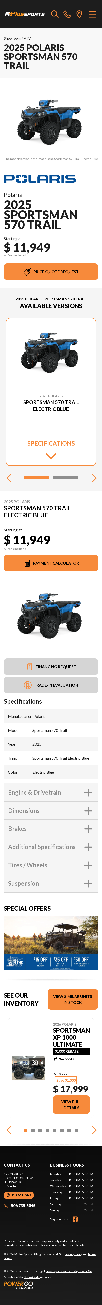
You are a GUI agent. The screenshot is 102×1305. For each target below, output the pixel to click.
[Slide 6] (62, 1130)
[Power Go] (48, 1285)
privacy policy (73, 1254)
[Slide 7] (69, 1130)
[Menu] (92, 14)
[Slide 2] (65, 477)
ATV (27, 38)
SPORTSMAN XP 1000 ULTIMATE (71, 1037)
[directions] (79, 13)
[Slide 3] (40, 1130)
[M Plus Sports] (25, 14)
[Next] (93, 478)
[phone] (67, 13)
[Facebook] (75, 1219)
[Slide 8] (76, 1130)
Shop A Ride (32, 1277)
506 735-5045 (23, 1205)
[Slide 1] (36, 477)
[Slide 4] (47, 1130)
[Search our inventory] (55, 13)
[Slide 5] (54, 1130)
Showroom (12, 38)
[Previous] (9, 478)
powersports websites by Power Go (69, 1271)
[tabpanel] (71, 1192)
